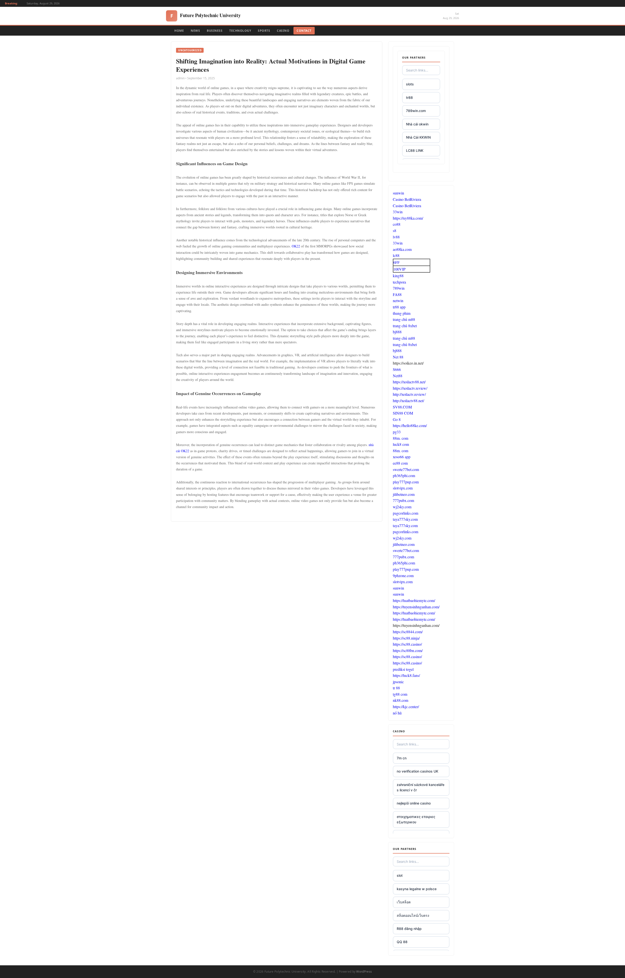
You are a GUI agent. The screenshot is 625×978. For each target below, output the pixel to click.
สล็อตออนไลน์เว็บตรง (413, 915)
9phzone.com (403, 575)
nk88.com (400, 700)
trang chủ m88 (404, 319)
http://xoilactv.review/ (409, 394)
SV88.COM (402, 406)
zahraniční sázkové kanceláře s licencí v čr (420, 787)
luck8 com (401, 444)
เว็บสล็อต (404, 902)
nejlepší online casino (414, 803)
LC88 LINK (414, 150)
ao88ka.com (402, 249)
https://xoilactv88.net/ (409, 381)
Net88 (397, 375)
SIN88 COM (403, 413)
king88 (398, 275)
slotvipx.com (403, 487)
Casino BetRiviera (407, 199)
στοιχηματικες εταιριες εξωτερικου (416, 819)
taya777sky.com (405, 519)
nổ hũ (397, 712)
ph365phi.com (404, 475)
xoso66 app (401, 456)
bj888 (397, 331)
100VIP (399, 269)
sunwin (398, 192)
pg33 (397, 431)
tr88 (409, 97)
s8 (394, 230)
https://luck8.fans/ (406, 675)
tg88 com (400, 694)
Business (214, 31)
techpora (399, 282)
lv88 (396, 236)
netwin (398, 300)
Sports (264, 31)
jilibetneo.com (404, 494)
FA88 (397, 294)
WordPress (364, 971)
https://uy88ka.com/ (408, 218)
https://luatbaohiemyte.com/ (414, 600)
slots (410, 84)
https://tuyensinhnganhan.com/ (416, 606)
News (195, 31)
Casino (283, 31)
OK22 (296, 246)
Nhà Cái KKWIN (418, 137)
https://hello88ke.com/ (410, 425)
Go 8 (397, 419)
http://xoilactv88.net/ (408, 400)
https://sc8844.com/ (408, 631)
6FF (396, 262)
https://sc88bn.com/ (408, 650)
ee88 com (400, 463)
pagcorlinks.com (405, 513)
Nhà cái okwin (417, 124)
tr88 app (399, 306)
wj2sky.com (402, 506)
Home (179, 31)
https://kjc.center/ (406, 706)
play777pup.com (406, 481)
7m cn (401, 758)
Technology (240, 31)
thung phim (401, 313)
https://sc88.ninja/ (406, 638)
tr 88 (396, 687)
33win (398, 211)
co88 (396, 224)
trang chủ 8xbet (405, 325)
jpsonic (398, 681)
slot (400, 875)
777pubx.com (403, 500)
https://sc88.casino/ (407, 644)
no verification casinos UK (417, 771)
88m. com (400, 438)
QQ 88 (402, 942)
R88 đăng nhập (409, 929)
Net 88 (398, 356)
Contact (304, 31)
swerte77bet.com (406, 469)
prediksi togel (403, 669)
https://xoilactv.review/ (410, 388)
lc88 (396, 255)
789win (399, 288)
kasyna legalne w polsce (417, 889)
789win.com (416, 111)
